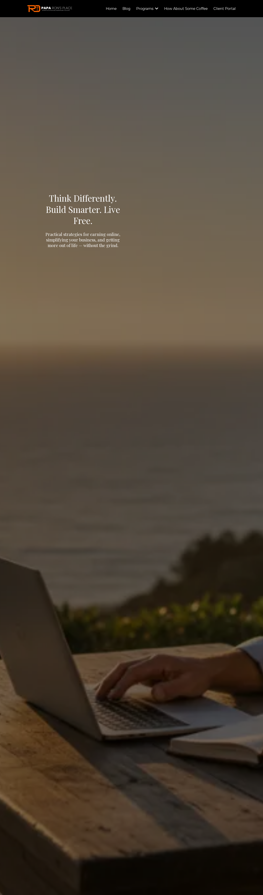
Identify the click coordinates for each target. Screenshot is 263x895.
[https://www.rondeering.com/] (50, 8)
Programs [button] (145, 8)
